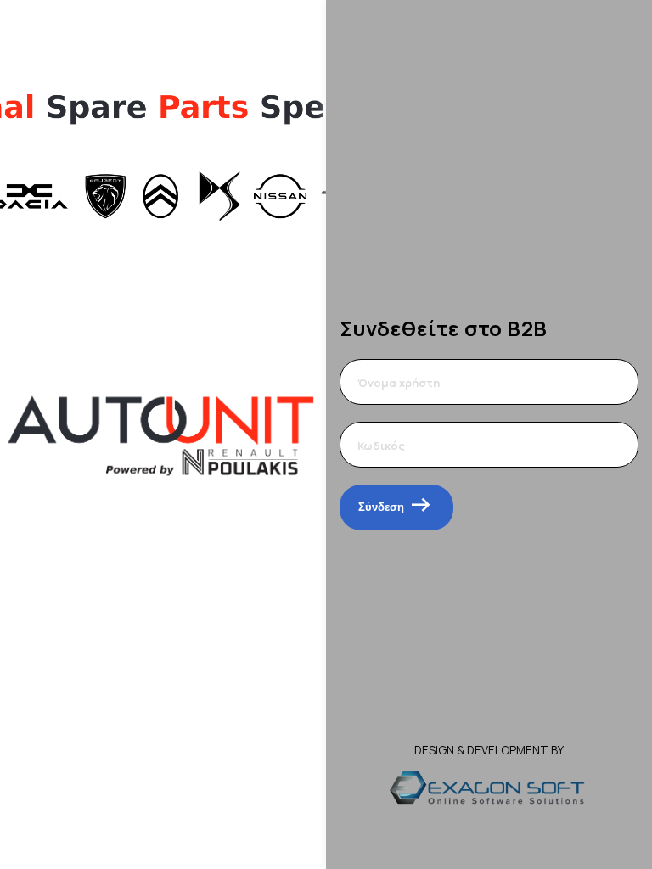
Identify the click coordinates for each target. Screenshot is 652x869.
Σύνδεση (381, 507)
